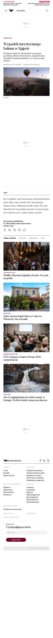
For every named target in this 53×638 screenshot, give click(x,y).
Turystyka (7, 38)
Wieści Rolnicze (32, 500)
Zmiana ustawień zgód (35, 473)
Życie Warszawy (32, 502)
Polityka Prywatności (34, 470)
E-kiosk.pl (30, 487)
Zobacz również (9, 238)
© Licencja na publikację (13, 221)
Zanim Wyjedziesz (9, 272)
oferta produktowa (10, 517)
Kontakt (6, 473)
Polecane (22, 238)
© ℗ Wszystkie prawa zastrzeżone (17, 223)
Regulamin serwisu (33, 475)
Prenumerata (8, 492)
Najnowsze (33, 238)
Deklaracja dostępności (35, 480)
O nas (5, 470)
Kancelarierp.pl (32, 497)
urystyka (20, 10)
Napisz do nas (8, 475)
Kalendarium (31, 513)
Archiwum (7, 495)
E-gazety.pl (30, 490)
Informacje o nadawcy (35, 478)
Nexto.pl (29, 492)
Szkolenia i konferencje (12, 509)
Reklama (6, 487)
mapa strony (8, 513)
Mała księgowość (33, 495)
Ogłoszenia (7, 490)
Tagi (42, 238)
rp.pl (5, 193)
